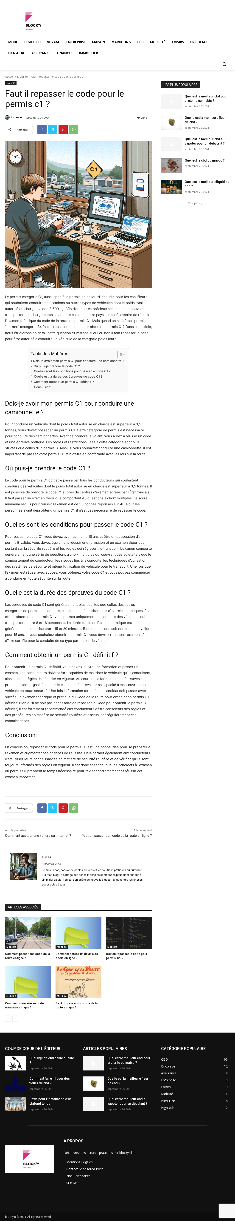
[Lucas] (8, 117)
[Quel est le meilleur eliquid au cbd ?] (171, 187)
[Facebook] (42, 129)
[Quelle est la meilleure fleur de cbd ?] (171, 123)
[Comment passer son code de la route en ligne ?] (28, 933)
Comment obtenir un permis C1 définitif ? (64, 382)
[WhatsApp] (73, 129)
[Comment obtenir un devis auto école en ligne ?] (78, 933)
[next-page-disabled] (15, 1019)
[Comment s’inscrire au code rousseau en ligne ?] (28, 982)
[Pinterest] (63, 129)
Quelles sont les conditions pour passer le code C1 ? (72, 371)
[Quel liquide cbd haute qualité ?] (15, 1063)
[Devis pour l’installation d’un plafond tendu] (15, 1104)
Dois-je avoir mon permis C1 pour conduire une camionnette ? (78, 361)
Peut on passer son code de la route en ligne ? (117, 836)
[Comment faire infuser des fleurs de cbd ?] (15, 1083)
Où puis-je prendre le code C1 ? (57, 366)
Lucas (18, 117)
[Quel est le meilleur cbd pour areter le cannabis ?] (171, 101)
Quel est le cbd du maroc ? (205, 160)
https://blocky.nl (52, 863)
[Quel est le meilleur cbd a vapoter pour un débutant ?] (171, 144)
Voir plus (194, 203)
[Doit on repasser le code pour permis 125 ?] (129, 933)
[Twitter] (52, 129)
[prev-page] (8, 1019)
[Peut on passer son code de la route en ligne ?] (78, 982)
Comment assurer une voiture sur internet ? (38, 836)
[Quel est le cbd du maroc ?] (171, 165)
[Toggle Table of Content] (119, 354)
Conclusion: (42, 387)
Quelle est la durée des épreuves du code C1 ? (68, 376)
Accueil (9, 77)
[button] (224, 64)
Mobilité (22, 77)
